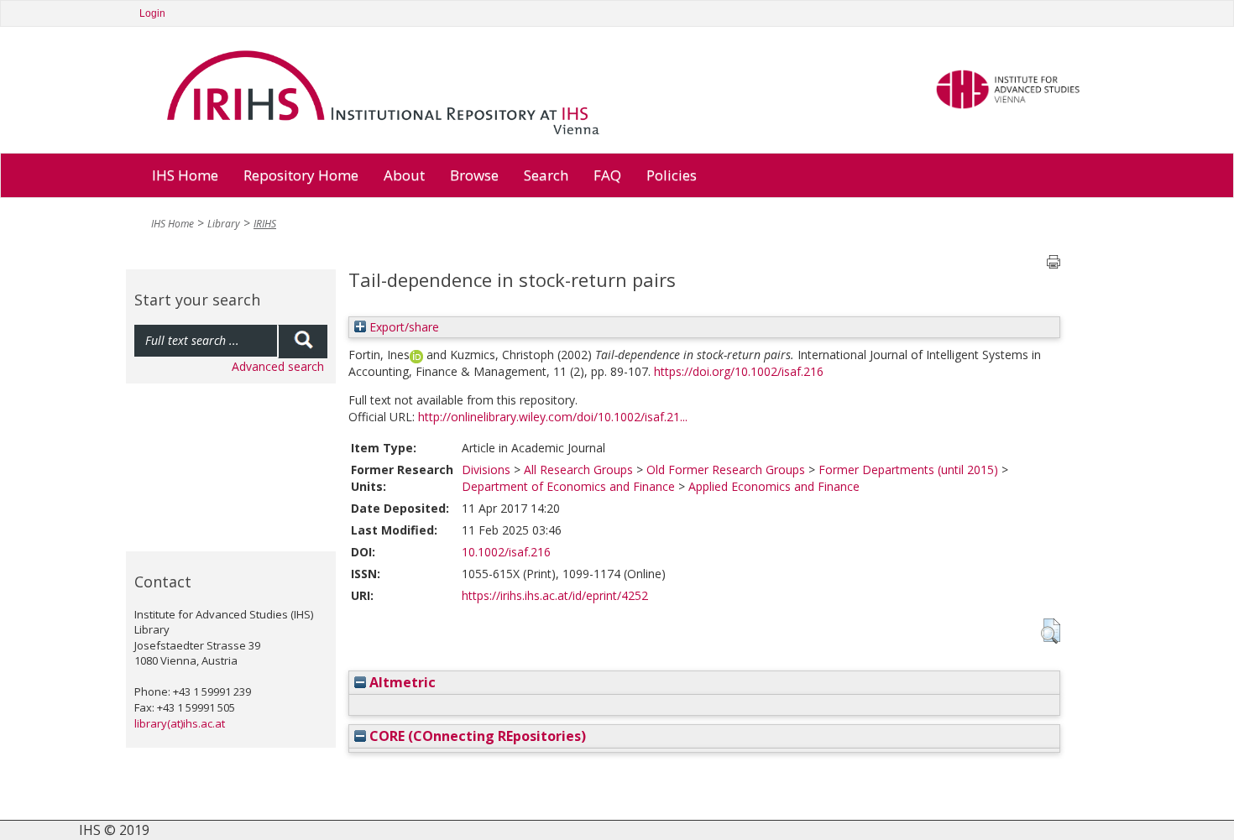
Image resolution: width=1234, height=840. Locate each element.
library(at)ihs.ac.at (179, 723)
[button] (1050, 631)
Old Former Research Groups (725, 469)
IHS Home (185, 175)
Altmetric (401, 682)
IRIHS (265, 224)
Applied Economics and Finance (774, 486)
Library (223, 224)
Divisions (486, 469)
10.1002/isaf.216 (506, 552)
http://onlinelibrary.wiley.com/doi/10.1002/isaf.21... (553, 417)
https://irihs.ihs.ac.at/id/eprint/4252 (555, 595)
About (404, 175)
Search (546, 175)
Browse (474, 175)
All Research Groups (578, 469)
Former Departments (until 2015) (908, 469)
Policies (671, 175)
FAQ (607, 175)
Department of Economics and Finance (568, 486)
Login (152, 13)
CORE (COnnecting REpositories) (476, 736)
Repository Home (300, 175)
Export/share (402, 327)
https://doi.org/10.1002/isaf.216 (739, 371)
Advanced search (278, 366)
